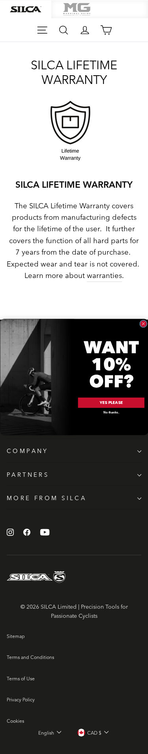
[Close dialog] (143, 323)
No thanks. (111, 412)
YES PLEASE (111, 403)
